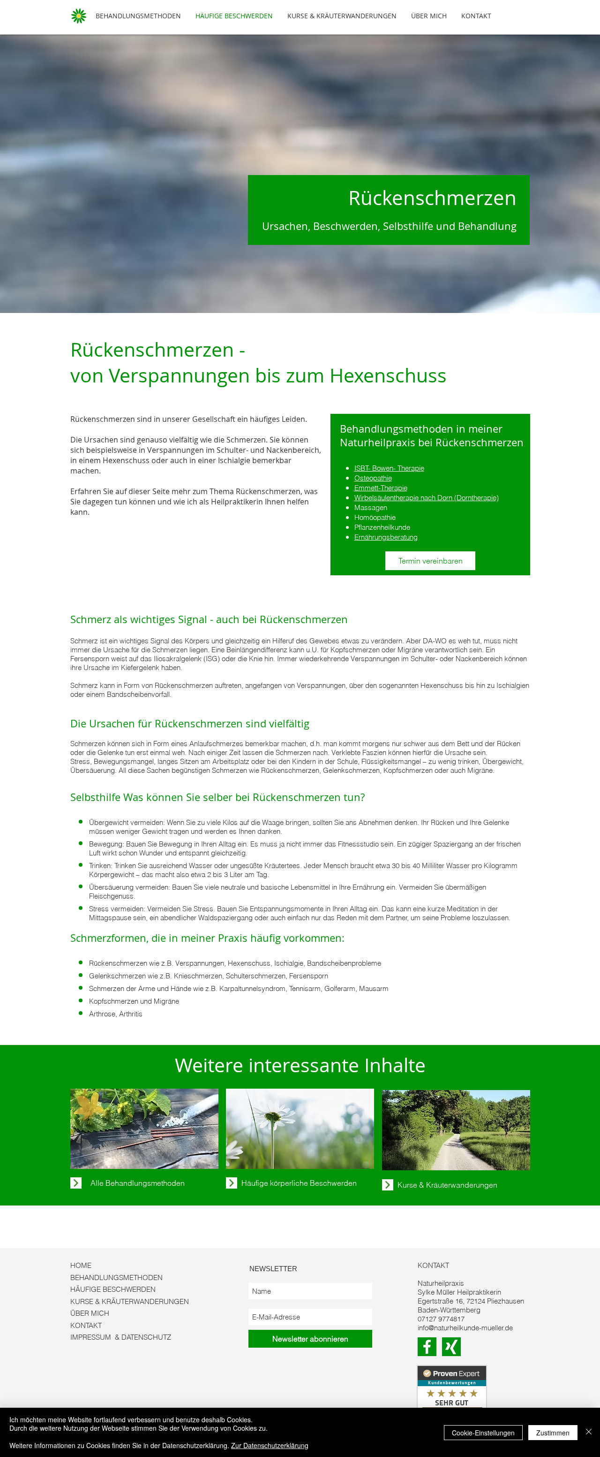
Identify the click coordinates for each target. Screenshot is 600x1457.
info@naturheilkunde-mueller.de (465, 1327)
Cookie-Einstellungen (483, 1432)
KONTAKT (86, 1325)
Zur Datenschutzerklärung (269, 1445)
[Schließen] (588, 1432)
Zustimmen (553, 1432)
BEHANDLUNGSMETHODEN (116, 1277)
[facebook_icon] (427, 1346)
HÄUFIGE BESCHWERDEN (113, 1289)
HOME (80, 1265)
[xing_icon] (451, 1346)
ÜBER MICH (89, 1313)
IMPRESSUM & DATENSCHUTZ (120, 1337)
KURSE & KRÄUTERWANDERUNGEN (129, 1301)
